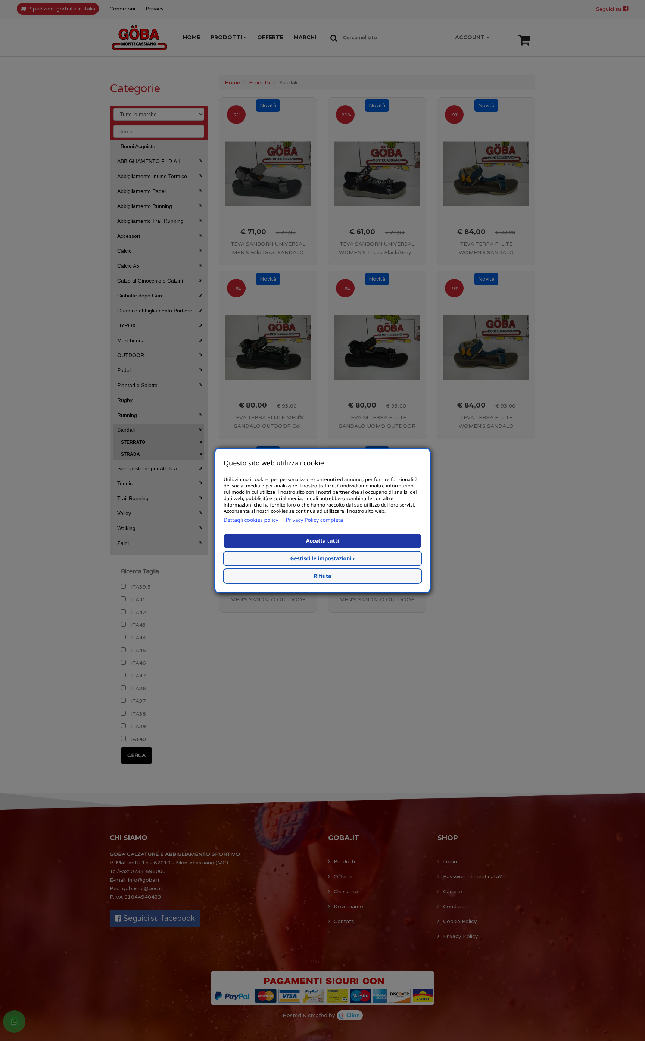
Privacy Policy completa (314, 520)
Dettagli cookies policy (251, 520)
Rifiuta (322, 576)
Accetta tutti (322, 541)
